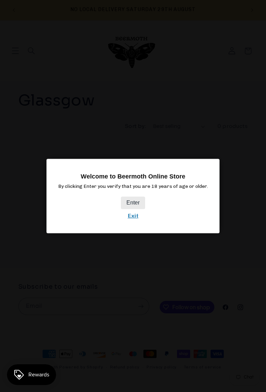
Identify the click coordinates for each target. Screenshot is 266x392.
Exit (133, 215)
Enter (133, 203)
